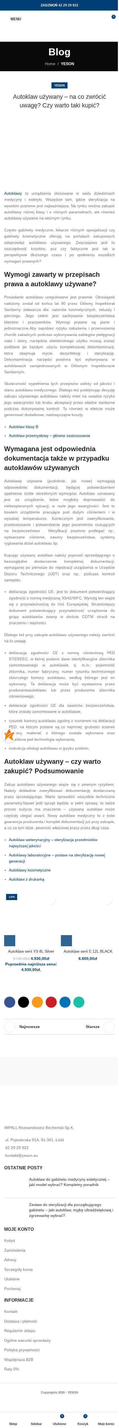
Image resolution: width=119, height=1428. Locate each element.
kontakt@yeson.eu (21, 1155)
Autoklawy (13, 193)
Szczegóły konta (18, 1269)
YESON (67, 63)
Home (50, 63)
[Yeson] (59, 1071)
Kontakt (10, 1311)
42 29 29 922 (68, 5)
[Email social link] (37, 1002)
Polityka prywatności (22, 1350)
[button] (9, 940)
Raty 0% (11, 1369)
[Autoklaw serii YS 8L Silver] (31, 919)
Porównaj (12, 1288)
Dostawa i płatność (20, 1321)
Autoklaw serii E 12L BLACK (88, 951)
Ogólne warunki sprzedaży (27, 1340)
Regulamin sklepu (19, 1330)
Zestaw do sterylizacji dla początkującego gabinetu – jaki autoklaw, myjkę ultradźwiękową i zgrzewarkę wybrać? (71, 1210)
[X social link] (23, 1002)
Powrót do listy (59, 1026)
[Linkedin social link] (65, 1002)
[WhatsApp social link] (78, 1002)
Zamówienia (14, 1250)
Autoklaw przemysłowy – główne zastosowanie (49, 435)
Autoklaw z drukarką (26, 879)
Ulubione (12, 1279)
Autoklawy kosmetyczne (30, 870)
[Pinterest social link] (51, 1002)
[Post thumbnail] (14, 1185)
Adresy (10, 1259)
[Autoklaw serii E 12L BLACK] (88, 919)
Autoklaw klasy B (23, 426)
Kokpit (9, 1240)
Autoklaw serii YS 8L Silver (31, 951)
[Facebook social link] (9, 1002)
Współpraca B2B (18, 1359)
